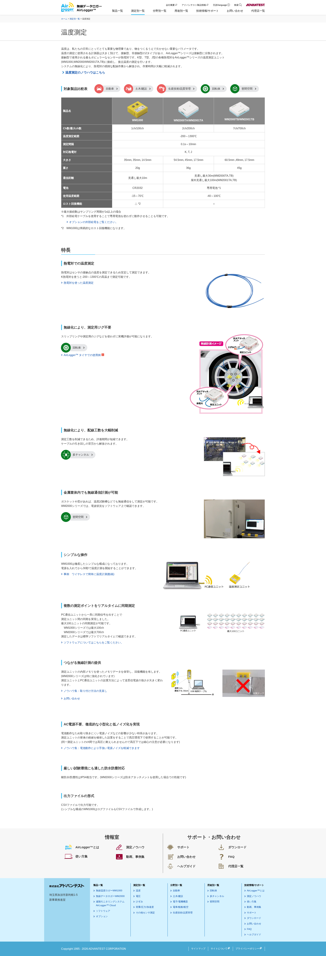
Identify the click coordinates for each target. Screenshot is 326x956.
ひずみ (139, 901)
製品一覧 (117, 10)
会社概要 (170, 5)
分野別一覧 (159, 10)
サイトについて (219, 948)
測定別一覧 (138, 10)
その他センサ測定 (145, 912)
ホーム (64, 19)
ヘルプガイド (254, 934)
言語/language (220, 5)
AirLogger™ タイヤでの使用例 (82, 355)
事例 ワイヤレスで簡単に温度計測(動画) (89, 574)
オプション (102, 916)
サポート (251, 912)
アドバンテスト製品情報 (194, 5)
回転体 (216, 88)
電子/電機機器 (180, 901)
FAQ (249, 929)
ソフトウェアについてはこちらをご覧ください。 (93, 642)
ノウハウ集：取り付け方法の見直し (85, 690)
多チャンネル (81, 454)
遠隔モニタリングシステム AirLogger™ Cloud (110, 903)
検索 (236, 5)
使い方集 (251, 901)
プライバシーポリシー (247, 948)
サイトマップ (198, 948)
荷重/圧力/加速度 (145, 907)
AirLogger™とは (256, 890)
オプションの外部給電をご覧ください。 (93, 222)
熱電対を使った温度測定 (79, 282)
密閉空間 (247, 88)
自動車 (110, 88)
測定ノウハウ (254, 896)
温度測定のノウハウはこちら (85, 72)
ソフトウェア (103, 911)
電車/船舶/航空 (180, 907)
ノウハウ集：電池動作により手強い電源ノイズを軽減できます (102, 748)
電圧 (138, 896)
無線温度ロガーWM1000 (109, 890)
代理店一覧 (258, 10)
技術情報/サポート (207, 10)
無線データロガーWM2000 (110, 896)
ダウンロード (254, 918)
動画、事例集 (254, 907)
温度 (138, 890)
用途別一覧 (181, 10)
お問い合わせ (235, 10)
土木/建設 (141, 88)
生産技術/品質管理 (179, 88)
